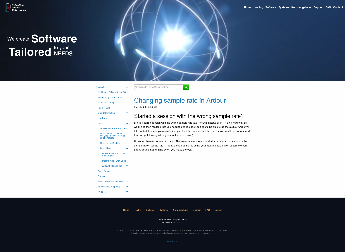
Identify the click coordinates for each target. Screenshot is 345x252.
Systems (283, 7)
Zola (182, 222)
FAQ (328, 7)
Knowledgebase (301, 7)
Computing (101, 87)
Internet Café (104, 107)
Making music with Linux (114, 160)
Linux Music (106, 148)
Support (319, 7)
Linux (100, 123)
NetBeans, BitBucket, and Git (112, 92)
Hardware (102, 118)
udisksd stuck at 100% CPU (113, 128)
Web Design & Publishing (110, 181)
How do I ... (101, 191)
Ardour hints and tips (112, 165)
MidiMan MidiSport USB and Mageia (113, 154)
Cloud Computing (106, 112)
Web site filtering (106, 102)
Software (270, 7)
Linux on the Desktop (110, 143)
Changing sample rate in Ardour (180, 99)
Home (247, 7)
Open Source (104, 171)
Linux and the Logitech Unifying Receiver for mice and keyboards (112, 135)
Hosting (258, 7)
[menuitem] (247, 7)
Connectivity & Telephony (108, 186)
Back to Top (172, 241)
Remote (102, 176)
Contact (338, 7)
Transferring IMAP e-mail (110, 97)
